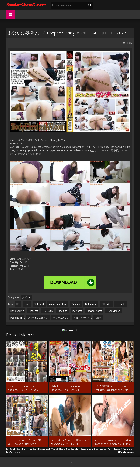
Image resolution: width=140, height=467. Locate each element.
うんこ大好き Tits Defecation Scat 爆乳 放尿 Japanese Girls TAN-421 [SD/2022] (111, 388)
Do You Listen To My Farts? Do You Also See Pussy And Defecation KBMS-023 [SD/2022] (27, 442)
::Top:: (70, 462)
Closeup (75, 304)
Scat (27, 304)
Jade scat (77, 310)
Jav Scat (27, 297)
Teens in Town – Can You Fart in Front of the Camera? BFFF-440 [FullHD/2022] (112, 442)
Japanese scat (94, 310)
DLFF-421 (106, 304)
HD (17, 304)
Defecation (91, 304)
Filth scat (33, 310)
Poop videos (113, 310)
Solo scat (39, 304)
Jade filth (62, 310)
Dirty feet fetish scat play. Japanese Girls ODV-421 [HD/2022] (66, 388)
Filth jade (120, 304)
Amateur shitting (57, 304)
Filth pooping (17, 310)
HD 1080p (48, 310)
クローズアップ (61, 317)
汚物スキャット (81, 317)
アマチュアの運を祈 (38, 317)
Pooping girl (16, 317)
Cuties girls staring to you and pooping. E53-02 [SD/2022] (25, 387)
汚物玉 (98, 317)
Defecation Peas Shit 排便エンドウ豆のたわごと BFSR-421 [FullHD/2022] (70, 442)
